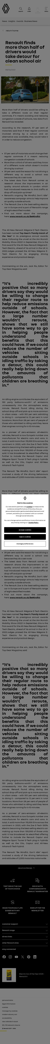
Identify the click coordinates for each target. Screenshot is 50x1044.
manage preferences (25, 544)
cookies (29, 507)
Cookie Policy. (33, 523)
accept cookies (25, 530)
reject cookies (25, 537)
